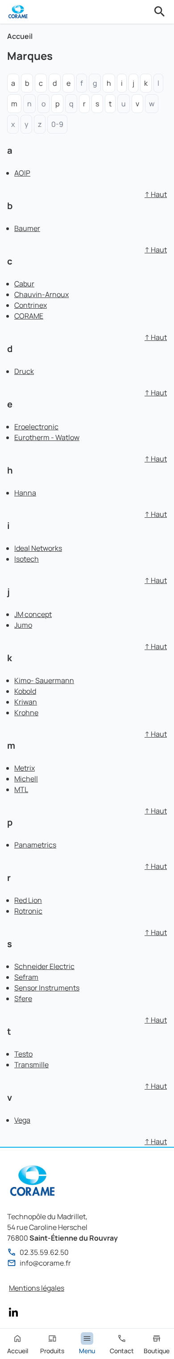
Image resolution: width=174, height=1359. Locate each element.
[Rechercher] (160, 11)
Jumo (23, 625)
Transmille (31, 1065)
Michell (26, 779)
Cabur (24, 284)
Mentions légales (36, 1288)
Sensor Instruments (46, 988)
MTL (21, 789)
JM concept (33, 614)
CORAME (28, 316)
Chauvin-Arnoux (41, 294)
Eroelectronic (36, 427)
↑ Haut (156, 194)
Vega (22, 1120)
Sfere (23, 998)
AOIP (22, 173)
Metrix (24, 768)
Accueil (20, 36)
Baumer (27, 228)
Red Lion (28, 900)
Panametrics (35, 845)
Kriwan (25, 702)
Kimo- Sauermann (44, 680)
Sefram (26, 977)
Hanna (25, 493)
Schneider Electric (44, 966)
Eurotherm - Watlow (46, 437)
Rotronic (28, 911)
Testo (23, 1054)
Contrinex (30, 305)
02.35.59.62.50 (44, 1252)
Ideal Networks (38, 548)
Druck (24, 371)
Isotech (26, 559)
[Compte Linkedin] (13, 1312)
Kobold (25, 691)
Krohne (26, 712)
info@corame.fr (45, 1263)
